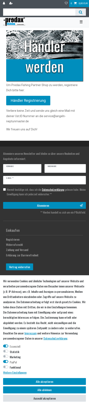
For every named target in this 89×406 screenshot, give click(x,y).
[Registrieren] (11, 3)
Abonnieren (43, 205)
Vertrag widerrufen (19, 267)
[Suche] (80, 12)
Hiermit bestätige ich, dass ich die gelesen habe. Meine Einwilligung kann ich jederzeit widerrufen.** (46, 192)
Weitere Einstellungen (14, 372)
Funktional (15, 367)
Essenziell (15, 346)
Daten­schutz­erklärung (55, 338)
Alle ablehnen (44, 390)
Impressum (30, 333)
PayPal (13, 362)
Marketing (15, 357)
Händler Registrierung (28, 100)
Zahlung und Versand (17, 249)
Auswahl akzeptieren (45, 398)
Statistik (14, 352)
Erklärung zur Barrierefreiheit (22, 255)
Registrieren (12, 239)
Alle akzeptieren (44, 381)
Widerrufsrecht (14, 244)
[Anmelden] (4, 3)
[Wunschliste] (66, 3)
